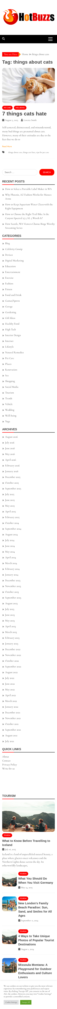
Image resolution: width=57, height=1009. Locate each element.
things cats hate (29, 152)
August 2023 (11, 603)
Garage (9, 306)
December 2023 (12, 580)
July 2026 (9, 442)
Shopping (10, 381)
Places (8, 363)
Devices (9, 254)
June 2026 (10, 448)
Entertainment (12, 272)
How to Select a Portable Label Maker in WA (28, 189)
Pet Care (7, 107)
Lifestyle (9, 346)
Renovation (11, 369)
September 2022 (13, 666)
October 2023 (12, 591)
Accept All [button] (26, 1002)
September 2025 (13, 488)
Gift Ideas (10, 318)
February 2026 (12, 465)
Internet (9, 341)
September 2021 (13, 729)
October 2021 (12, 724)
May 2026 (10, 454)
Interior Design (13, 335)
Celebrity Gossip (13, 249)
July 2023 (9, 609)
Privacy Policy (9, 764)
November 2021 (13, 718)
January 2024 (11, 574)
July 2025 (9, 494)
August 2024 (11, 534)
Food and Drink (13, 295)
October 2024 (12, 523)
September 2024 (13, 528)
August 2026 (11, 436)
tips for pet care (42, 152)
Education (10, 266)
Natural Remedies (14, 352)
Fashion (9, 283)
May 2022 (10, 689)
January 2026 (11, 471)
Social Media (11, 386)
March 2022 (11, 701)
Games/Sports (12, 300)
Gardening (10, 312)
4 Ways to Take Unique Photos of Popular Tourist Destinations (36, 940)
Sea (7, 375)
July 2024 (9, 540)
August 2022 (11, 672)
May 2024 (10, 551)
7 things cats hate (24, 114)
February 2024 (12, 568)
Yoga (7, 421)
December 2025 (12, 477)
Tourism (9, 392)
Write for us (8, 768)
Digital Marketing (14, 260)
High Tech (10, 329)
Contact (6, 760)
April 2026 (10, 459)
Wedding (9, 409)
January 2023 (11, 643)
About (5, 756)
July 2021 (9, 741)
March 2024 (11, 563)
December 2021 (12, 712)
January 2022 (11, 706)
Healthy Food (12, 323)
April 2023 (10, 626)
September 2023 (13, 597)
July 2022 (9, 678)
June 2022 (10, 683)
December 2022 (12, 649)
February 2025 (12, 517)
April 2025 (10, 511)
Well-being (20, 107)
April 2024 (10, 557)
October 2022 (12, 660)
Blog (7, 243)
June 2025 (10, 500)
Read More (7, 146)
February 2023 (12, 637)
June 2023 (10, 614)
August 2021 (11, 735)
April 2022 (10, 695)
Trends (8, 398)
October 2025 (12, 482)
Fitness (8, 289)
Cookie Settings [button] (11, 1002)
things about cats (15, 152)
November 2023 (13, 586)
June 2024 (10, 545)
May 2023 (10, 620)
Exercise (9, 277)
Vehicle (9, 404)
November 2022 (13, 655)
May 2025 (10, 505)
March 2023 (11, 632)
